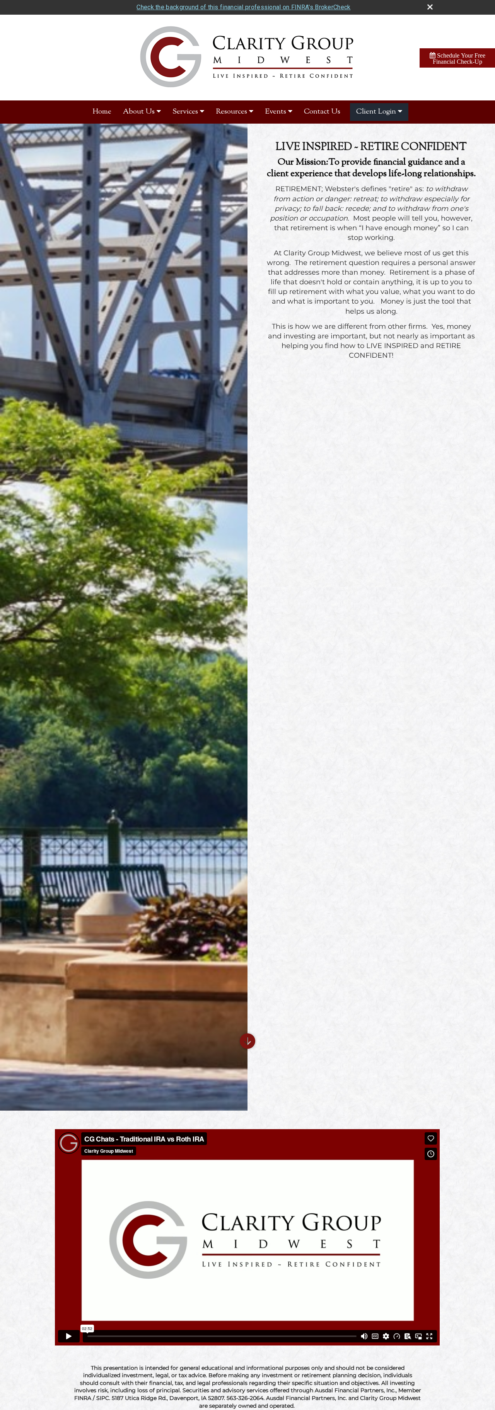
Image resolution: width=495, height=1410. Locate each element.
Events (275, 112)
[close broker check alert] (430, 7)
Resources (231, 112)
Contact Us (322, 112)
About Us (139, 112)
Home (101, 112)
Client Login (376, 112)
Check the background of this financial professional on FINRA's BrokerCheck (243, 7)
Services (185, 112)
